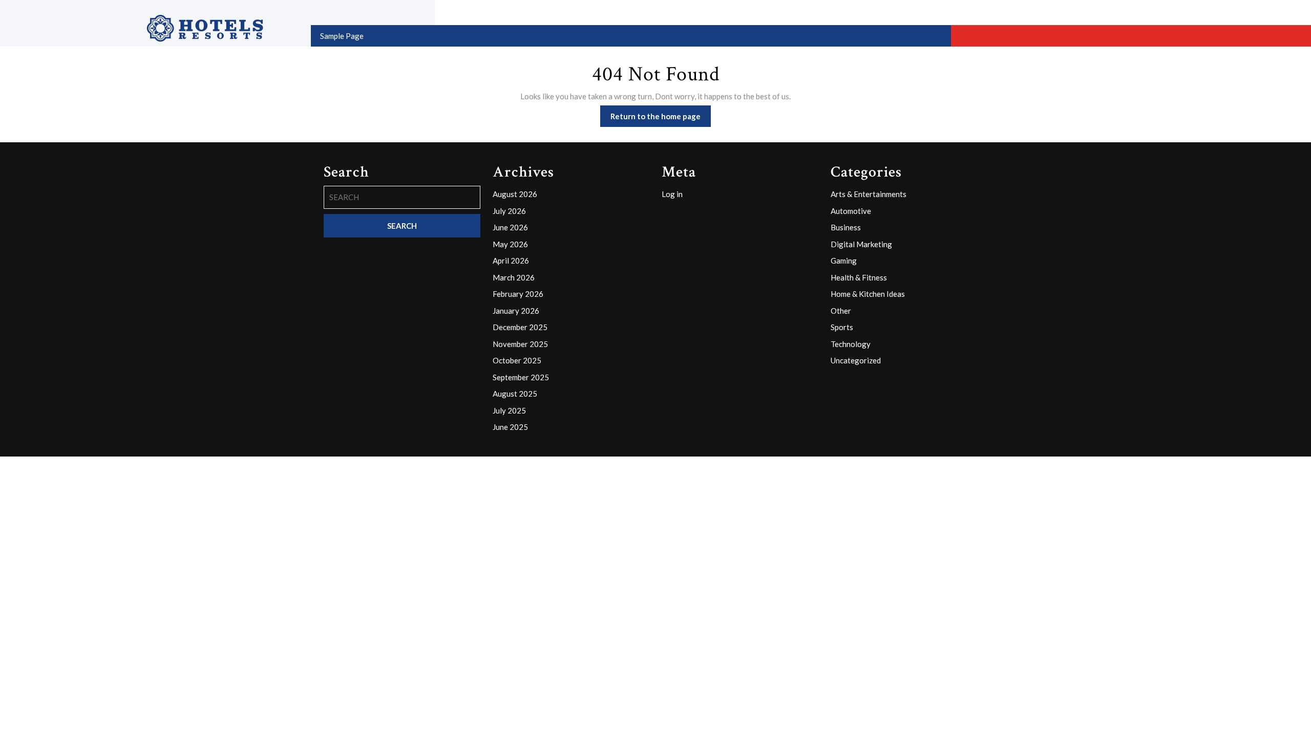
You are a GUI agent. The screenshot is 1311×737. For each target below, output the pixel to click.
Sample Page (342, 35)
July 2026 (509, 210)
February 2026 (518, 293)
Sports (842, 327)
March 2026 (514, 277)
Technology (851, 344)
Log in (672, 194)
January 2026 (516, 310)
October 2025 (517, 360)
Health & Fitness (859, 277)
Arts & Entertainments (868, 194)
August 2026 (515, 194)
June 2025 (510, 426)
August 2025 (515, 393)
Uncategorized (856, 360)
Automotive (851, 210)
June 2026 (510, 227)
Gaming (844, 260)
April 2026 (511, 260)
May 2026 (510, 244)
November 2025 (520, 344)
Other (841, 310)
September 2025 (521, 377)
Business (846, 227)
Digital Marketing (861, 244)
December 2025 (520, 327)
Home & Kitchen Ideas (868, 293)
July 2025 (509, 410)
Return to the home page (660, 119)
